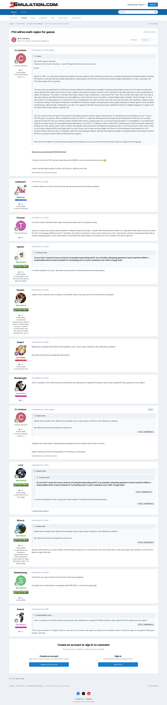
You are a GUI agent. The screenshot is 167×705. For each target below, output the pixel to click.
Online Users (63, 18)
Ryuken (20, 290)
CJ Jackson (25, 38)
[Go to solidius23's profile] (21, 190)
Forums (24, 18)
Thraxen (20, 218)
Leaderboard (76, 18)
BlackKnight (20, 378)
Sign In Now (118, 664)
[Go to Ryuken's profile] (21, 298)
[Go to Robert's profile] (21, 350)
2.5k (21, 315)
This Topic (146, 12)
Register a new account (49, 664)
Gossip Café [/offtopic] (40, 41)
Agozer (20, 247)
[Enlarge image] (105, 160)
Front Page (13, 18)
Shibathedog (20, 572)
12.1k (21, 546)
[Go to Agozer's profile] (21, 255)
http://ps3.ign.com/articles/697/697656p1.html (49, 152)
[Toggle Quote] (35, 56)
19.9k (22, 272)
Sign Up (153, 4)
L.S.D (20, 465)
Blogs (33, 18)
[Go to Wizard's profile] (21, 528)
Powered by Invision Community (83, 702)
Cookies (89, 699)
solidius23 (20, 182)
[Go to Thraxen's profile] (21, 226)
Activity (23, 12)
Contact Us (79, 699)
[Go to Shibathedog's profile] (21, 580)
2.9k (21, 204)
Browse (14, 12)
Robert (20, 342)
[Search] (155, 12)
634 (21, 237)
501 (21, 70)
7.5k (21, 490)
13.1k (21, 364)
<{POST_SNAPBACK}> (145, 432)
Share (134, 40)
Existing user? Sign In (136, 5)
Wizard (20, 520)
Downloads (43, 18)
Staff (52, 18)
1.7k (21, 631)
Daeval (20, 609)
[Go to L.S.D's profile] (21, 473)
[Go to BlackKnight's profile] (21, 386)
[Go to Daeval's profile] (21, 617)
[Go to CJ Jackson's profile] (13, 39)
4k (22, 400)
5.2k (21, 598)
